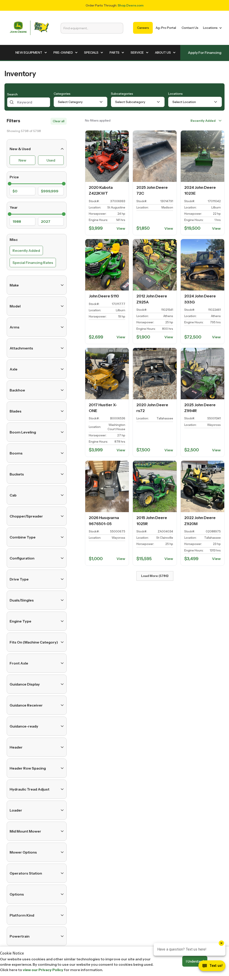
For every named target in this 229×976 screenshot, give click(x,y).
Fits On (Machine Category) (34, 642)
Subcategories (122, 94)
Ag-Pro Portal (166, 28)
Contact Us (190, 28)
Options (17, 894)
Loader (16, 810)
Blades (15, 411)
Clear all (58, 121)
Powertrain (20, 936)
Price (14, 177)
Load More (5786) (155, 576)
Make (14, 285)
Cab (13, 495)
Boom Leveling (23, 432)
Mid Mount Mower (25, 831)
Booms (16, 453)
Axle (13, 369)
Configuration (22, 558)
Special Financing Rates (33, 262)
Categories (62, 94)
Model (15, 306)
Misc (14, 239)
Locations (175, 94)
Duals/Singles (22, 600)
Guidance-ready (24, 726)
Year (14, 207)
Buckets (17, 474)
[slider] (9, 183)
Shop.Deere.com (131, 5)
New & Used (20, 149)
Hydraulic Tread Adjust (29, 789)
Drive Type (19, 579)
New (22, 160)
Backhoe (17, 390)
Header (16, 747)
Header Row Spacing (28, 768)
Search (12, 94)
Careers (143, 28)
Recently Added (26, 250)
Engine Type (20, 621)
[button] (211, 27)
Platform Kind (22, 915)
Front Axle (19, 663)
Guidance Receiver (26, 705)
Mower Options (23, 852)
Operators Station (26, 873)
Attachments (21, 348)
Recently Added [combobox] (203, 121)
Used (51, 160)
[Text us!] (212, 967)
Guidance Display (25, 684)
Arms (14, 327)
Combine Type (23, 537)
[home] (29, 27)
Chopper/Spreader (26, 516)
